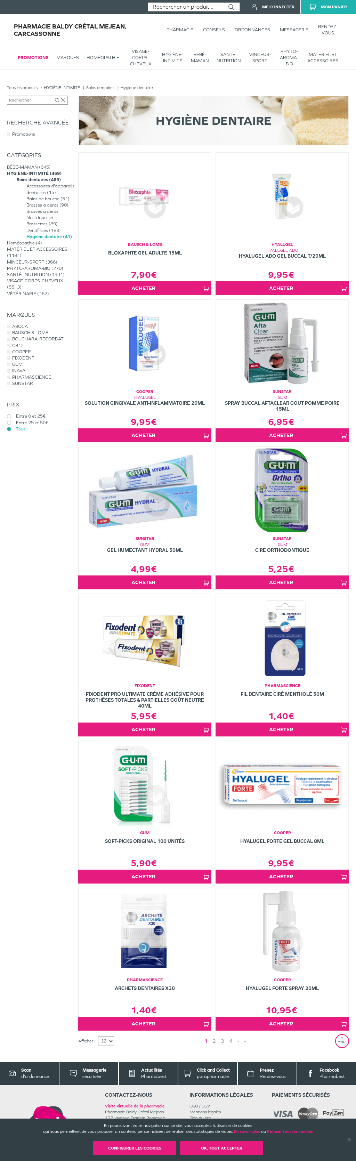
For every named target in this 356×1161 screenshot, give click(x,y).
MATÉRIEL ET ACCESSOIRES (322, 57)
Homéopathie (103, 57)
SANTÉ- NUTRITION (229, 57)
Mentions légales (205, 1112)
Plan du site (200, 1117)
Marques (67, 57)
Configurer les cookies (134, 1148)
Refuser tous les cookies (290, 1131)
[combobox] (185, 6)
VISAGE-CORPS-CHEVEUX (141, 57)
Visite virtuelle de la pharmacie (135, 1106)
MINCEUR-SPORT (260, 57)
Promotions (33, 57)
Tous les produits (22, 87)
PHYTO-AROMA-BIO (289, 57)
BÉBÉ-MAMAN (200, 57)
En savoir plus (247, 1131)
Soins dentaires (100, 87)
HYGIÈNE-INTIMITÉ (172, 57)
